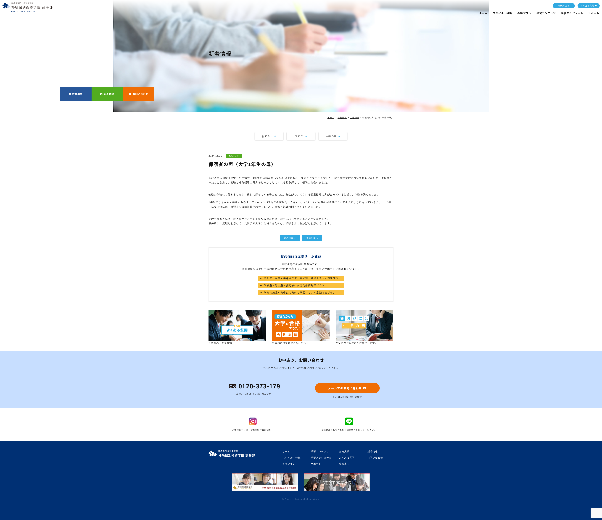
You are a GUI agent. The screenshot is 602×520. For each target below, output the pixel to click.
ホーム (483, 13)
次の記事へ (312, 238)
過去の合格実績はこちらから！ (290, 343)
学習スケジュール (572, 13)
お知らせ (267, 136)
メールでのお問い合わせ (345, 388)
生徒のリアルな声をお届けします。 (357, 343)
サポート (593, 13)
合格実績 (562, 5)
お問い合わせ (140, 94)
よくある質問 (587, 5)
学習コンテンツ (546, 13)
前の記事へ (290, 238)
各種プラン (524, 13)
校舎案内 (77, 94)
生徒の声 (331, 136)
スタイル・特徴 (502, 13)
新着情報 (109, 94)
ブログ (299, 136)
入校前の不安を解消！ (222, 343)
